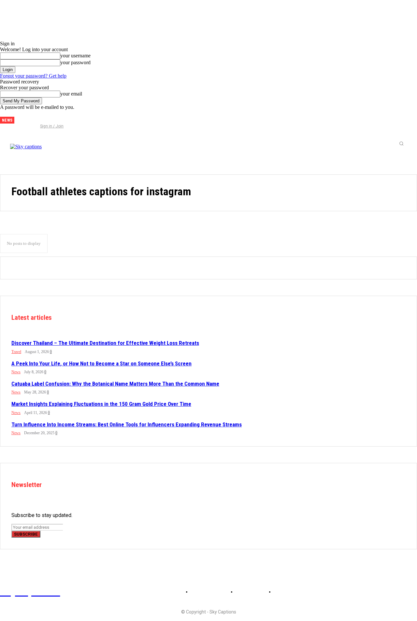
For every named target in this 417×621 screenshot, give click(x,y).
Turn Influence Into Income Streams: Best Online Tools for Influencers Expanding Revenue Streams (126, 424)
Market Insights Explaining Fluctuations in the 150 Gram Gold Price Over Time (101, 404)
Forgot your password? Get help (33, 76)
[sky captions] (49, 143)
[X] (45, 117)
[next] (19, 120)
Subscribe (26, 534)
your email (71, 93)
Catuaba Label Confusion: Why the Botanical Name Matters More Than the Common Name (115, 383)
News (16, 372)
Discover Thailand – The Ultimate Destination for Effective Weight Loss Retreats (105, 343)
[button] (401, 143)
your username (75, 55)
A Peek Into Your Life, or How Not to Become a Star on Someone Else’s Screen (101, 363)
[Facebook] (24, 117)
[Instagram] (35, 117)
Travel (16, 352)
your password (75, 62)
